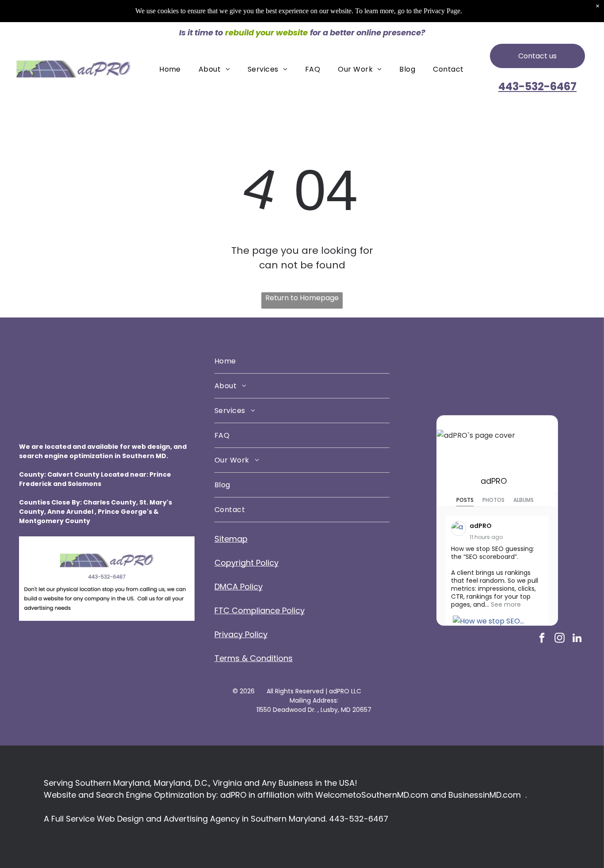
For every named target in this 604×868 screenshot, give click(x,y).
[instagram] (559, 639)
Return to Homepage (302, 298)
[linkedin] (577, 639)
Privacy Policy (241, 634)
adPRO (494, 480)
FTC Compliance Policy (259, 610)
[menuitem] (170, 68)
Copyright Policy (246, 562)
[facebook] (542, 639)
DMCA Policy (238, 586)
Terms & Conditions (253, 658)
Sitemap (231, 538)
